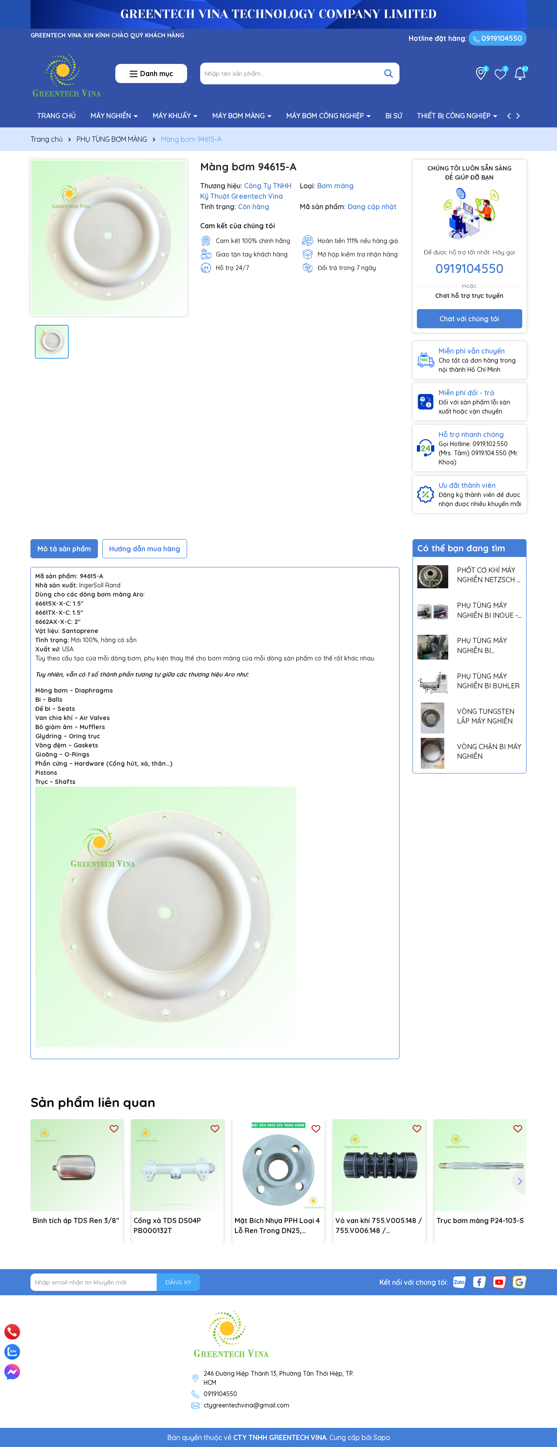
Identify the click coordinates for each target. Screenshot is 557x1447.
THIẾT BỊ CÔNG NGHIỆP (454, 115)
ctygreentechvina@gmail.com (246, 1405)
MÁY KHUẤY (172, 115)
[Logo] (66, 73)
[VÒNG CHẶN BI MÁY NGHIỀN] (432, 753)
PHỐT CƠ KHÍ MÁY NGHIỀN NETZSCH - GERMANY (488, 575)
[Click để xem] (108, 238)
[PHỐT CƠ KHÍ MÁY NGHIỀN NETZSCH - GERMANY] (432, 576)
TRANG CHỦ (56, 115)
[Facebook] (480, 1282)
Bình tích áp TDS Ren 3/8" (76, 1220)
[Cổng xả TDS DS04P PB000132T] (177, 1165)
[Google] (520, 1282)
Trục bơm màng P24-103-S (480, 1220)
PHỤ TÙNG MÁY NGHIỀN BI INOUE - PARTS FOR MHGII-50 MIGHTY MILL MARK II (487, 610)
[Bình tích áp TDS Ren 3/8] (76, 1165)
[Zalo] (459, 1282)
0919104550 (501, 38)
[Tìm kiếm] (388, 73)
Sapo (381, 1437)
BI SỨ (394, 115)
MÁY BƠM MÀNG (239, 115)
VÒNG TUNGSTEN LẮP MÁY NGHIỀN (485, 716)
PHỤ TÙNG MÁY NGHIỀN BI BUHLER (488, 681)
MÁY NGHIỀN (112, 115)
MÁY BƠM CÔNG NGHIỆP (326, 115)
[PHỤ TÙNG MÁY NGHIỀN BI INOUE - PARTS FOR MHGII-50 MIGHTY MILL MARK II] (432, 612)
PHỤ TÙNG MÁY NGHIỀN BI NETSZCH (482, 645)
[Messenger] (12, 1372)
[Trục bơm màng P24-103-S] (480, 1165)
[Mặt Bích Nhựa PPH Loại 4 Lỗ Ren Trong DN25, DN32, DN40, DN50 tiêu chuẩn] (278, 1165)
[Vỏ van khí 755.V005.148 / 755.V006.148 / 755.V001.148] (379, 1165)
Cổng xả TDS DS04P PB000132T (167, 1225)
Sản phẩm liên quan (92, 1102)
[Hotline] (12, 1332)
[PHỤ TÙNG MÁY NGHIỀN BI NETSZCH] (432, 647)
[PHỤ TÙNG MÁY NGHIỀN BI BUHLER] (432, 682)
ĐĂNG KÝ (178, 1282)
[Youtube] (500, 1282)
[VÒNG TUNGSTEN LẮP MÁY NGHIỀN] (432, 718)
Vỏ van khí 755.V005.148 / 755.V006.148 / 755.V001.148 (379, 1225)
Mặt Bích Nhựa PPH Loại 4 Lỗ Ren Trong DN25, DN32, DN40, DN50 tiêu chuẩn (277, 1225)
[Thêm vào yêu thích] (114, 1128)
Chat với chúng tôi (469, 318)
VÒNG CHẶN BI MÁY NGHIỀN (489, 751)
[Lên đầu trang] (538, 1321)
